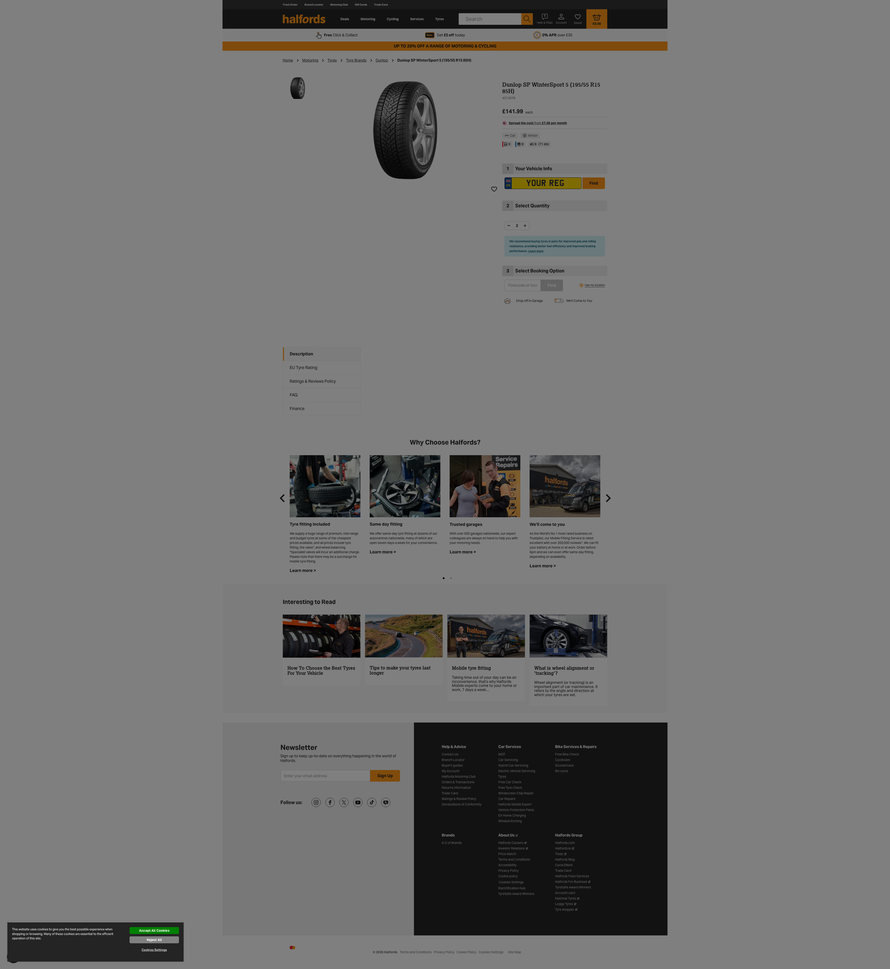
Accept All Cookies (154, 930)
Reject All (154, 940)
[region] (95, 942)
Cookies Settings (154, 950)
